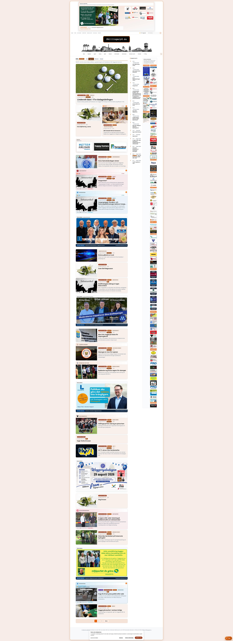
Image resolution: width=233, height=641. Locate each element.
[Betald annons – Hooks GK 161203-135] (153, 315)
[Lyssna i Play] (126, 583)
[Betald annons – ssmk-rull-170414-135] (153, 318)
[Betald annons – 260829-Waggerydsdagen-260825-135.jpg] (146, 81)
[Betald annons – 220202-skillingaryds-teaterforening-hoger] (153, 382)
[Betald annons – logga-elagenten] (150, 18)
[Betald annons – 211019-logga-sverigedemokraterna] (153, 307)
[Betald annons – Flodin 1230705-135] (153, 185)
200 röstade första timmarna (136, 71)
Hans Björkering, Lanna (136, 65)
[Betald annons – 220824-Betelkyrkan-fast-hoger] (153, 190)
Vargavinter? (135, 85)
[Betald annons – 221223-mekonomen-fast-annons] (153, 231)
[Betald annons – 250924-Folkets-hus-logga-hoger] (153, 168)
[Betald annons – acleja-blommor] (153, 157)
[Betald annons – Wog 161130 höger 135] (153, 240)
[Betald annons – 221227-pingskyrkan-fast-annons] (153, 197)
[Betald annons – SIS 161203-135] (153, 335)
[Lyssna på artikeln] (126, 106)
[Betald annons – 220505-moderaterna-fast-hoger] (153, 299)
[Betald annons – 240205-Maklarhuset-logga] (153, 174)
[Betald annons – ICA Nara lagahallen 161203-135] (153, 83)
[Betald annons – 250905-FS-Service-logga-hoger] (150, 13)
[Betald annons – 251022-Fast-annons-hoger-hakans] (153, 119)
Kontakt (99, 32)
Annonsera (95, 32)
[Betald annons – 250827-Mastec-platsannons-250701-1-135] (146, 91)
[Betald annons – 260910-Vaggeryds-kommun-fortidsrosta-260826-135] (146, 107)
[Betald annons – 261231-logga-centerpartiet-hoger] (153, 291)
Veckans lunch (89, 32)
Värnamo (96, 58)
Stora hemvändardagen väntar (136, 79)
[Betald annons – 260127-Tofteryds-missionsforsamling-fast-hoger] (153, 217)
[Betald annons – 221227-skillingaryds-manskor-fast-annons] (153, 397)
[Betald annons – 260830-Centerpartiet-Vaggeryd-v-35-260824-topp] (101, 16)
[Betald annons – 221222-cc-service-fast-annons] (153, 225)
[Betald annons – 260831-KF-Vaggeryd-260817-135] (146, 100)
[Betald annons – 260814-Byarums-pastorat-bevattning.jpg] (146, 118)
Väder (72, 32)
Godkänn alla (138, 637)
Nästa (106, 621)
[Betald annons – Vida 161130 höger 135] (153, 258)
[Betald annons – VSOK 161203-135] (153, 343)
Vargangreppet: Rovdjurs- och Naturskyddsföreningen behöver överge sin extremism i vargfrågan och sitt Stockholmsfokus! (137, 95)
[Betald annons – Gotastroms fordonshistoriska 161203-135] (153, 352)
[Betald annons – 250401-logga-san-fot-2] (153, 113)
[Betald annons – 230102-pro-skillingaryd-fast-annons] (153, 387)
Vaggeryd (91, 58)
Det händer (79, 32)
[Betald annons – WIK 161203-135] (153, 329)
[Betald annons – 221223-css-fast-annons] (153, 96)
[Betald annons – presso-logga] (153, 255)
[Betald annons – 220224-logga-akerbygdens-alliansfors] (153, 200)
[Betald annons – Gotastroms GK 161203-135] (153, 325)
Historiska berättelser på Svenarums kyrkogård (135, 149)
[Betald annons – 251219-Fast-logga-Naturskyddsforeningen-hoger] (153, 391)
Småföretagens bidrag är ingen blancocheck (136, 118)
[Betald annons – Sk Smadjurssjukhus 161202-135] (153, 134)
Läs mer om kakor (94, 637)
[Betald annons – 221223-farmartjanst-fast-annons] (119, 147)
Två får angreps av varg (136, 162)
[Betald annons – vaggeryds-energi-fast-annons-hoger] (153, 405)
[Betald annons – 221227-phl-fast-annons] (135, 17)
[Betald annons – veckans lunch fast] (153, 67)
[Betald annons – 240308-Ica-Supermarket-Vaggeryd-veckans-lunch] (153, 79)
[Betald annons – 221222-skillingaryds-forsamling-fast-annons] (135, 12)
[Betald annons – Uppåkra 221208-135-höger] (153, 251)
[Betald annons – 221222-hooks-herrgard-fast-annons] (153, 75)
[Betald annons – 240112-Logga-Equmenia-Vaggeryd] (153, 211)
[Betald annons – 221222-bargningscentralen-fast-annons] (153, 228)
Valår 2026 (84, 32)
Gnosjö (101, 58)
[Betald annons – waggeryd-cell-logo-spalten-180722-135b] (153, 266)
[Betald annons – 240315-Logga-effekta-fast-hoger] (153, 101)
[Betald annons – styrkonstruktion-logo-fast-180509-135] (153, 237)
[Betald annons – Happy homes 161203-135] (102, 147)
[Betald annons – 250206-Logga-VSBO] (153, 182)
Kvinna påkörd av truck (136, 104)
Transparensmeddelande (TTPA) (85, 28)
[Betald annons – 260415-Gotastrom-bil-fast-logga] (142, 8)
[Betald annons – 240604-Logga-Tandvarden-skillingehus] (153, 121)
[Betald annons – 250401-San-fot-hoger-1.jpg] (153, 127)
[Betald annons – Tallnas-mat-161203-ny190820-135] (153, 70)
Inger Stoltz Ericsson (137, 132)
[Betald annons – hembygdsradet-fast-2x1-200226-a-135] (153, 400)
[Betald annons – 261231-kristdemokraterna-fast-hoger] (153, 282)
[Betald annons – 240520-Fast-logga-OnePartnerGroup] (150, 8)
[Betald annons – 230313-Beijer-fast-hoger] (153, 153)
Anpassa (121, 637)
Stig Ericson (135, 136)
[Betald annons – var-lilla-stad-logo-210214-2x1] (153, 147)
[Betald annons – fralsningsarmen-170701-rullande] (153, 203)
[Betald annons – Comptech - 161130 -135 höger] (153, 244)
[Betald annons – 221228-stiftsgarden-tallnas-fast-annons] (127, 8)
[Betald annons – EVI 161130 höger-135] (153, 262)
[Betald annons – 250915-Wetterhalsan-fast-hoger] (142, 18)
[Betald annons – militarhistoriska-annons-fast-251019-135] (153, 378)
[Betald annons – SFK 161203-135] (153, 322)
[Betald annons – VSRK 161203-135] (153, 346)
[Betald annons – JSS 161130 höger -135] (153, 248)
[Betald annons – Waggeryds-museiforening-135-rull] (153, 374)
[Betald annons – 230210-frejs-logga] (153, 163)
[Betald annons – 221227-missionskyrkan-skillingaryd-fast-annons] (153, 214)
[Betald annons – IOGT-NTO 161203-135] (153, 393)
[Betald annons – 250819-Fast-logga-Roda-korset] (153, 150)
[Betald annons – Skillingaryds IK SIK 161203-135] (153, 332)
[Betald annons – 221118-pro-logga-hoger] (153, 363)
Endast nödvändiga (129, 637)
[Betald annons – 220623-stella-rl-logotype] (153, 177)
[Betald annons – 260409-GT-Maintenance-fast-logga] (142, 13)
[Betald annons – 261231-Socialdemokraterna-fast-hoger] (153, 274)
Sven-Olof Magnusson (135, 111)
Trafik (75, 32)
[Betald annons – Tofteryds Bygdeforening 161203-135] (153, 371)
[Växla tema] (161, 54)
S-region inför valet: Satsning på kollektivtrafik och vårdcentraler (137, 142)
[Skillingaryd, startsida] (116, 39)
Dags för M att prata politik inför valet (137, 156)
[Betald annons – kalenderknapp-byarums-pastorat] (127, 18)
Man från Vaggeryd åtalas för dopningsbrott (137, 126)
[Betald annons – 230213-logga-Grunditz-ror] (153, 105)
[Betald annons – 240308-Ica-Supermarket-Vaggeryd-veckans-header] (135, 8)
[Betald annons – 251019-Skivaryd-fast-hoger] (153, 367)
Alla (87, 58)
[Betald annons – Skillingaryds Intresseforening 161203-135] (153, 360)
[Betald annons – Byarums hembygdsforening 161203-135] (153, 356)
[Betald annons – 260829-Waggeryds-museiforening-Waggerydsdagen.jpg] (146, 71)
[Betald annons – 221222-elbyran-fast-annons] (127, 13)
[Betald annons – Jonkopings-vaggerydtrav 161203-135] (153, 339)
